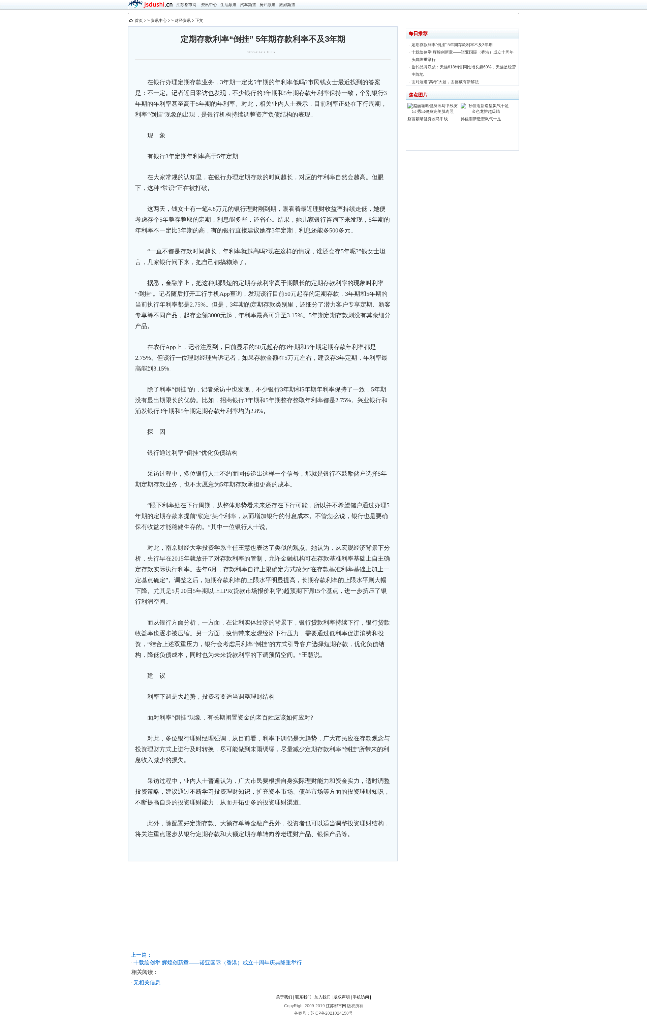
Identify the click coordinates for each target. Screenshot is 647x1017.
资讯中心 (209, 4)
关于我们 (284, 997)
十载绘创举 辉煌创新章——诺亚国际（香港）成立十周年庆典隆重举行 (217, 962)
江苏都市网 (186, 4)
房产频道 (267, 4)
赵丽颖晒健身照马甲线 (427, 119)
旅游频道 (287, 4)
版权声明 (342, 997)
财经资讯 (183, 20)
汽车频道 (248, 4)
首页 (139, 20)
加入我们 (322, 997)
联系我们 (303, 997)
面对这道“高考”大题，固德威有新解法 (445, 82)
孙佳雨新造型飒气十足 (481, 119)
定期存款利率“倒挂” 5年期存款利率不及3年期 (452, 44)
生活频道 (228, 4)
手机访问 (361, 997)
